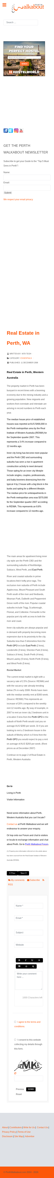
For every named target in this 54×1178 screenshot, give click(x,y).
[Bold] (19, 960)
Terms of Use (24, 1132)
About (5, 1127)
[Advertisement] (20, 101)
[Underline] (32, 960)
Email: (6, 182)
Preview (20, 1089)
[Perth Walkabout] (27, 8)
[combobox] (20, 22)
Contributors (16, 1127)
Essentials (26, 358)
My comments (17, 880)
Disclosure (7, 1136)
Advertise (29, 1136)
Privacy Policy (9, 1132)
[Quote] (19, 966)
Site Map (18, 1136)
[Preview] (33, 966)
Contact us (12, 824)
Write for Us (29, 1127)
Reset (19, 1094)
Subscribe (34, 880)
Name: (6, 172)
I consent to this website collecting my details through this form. (28, 1044)
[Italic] (25, 960)
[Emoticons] (26, 966)
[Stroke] (39, 960)
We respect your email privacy (18, 199)
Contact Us (42, 1127)
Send (31, 1089)
